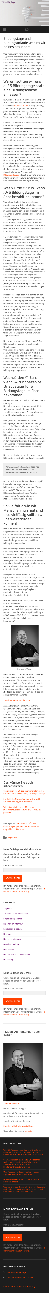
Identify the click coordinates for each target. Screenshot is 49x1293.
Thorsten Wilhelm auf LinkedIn (19, 1277)
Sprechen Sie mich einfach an (16, 700)
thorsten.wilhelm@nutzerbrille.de (18, 1126)
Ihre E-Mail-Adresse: (14, 865)
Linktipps (7, 934)
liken (33, 823)
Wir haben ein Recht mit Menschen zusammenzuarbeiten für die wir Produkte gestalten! (22, 810)
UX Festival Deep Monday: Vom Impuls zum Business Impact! (22, 1180)
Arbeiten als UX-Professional (15, 913)
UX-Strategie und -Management (17, 954)
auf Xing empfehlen (14, 826)
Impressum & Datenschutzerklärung (19, 1286)
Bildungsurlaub (21, 105)
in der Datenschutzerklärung (24, 890)
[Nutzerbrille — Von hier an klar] (8, 2)
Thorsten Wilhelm (11, 1103)
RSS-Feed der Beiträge (15, 1272)
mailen (21, 829)
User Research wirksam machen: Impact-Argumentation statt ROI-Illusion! (21, 1173)
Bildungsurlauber (11, 175)
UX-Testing (8, 959)
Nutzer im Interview (12, 939)
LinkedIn (29, 1131)
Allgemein (12, 837)
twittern (23, 823)
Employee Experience (12, 919)
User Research (9, 949)
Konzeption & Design (12, 929)
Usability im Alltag (11, 944)
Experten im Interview (13, 924)
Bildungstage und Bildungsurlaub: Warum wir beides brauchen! (24, 43)
